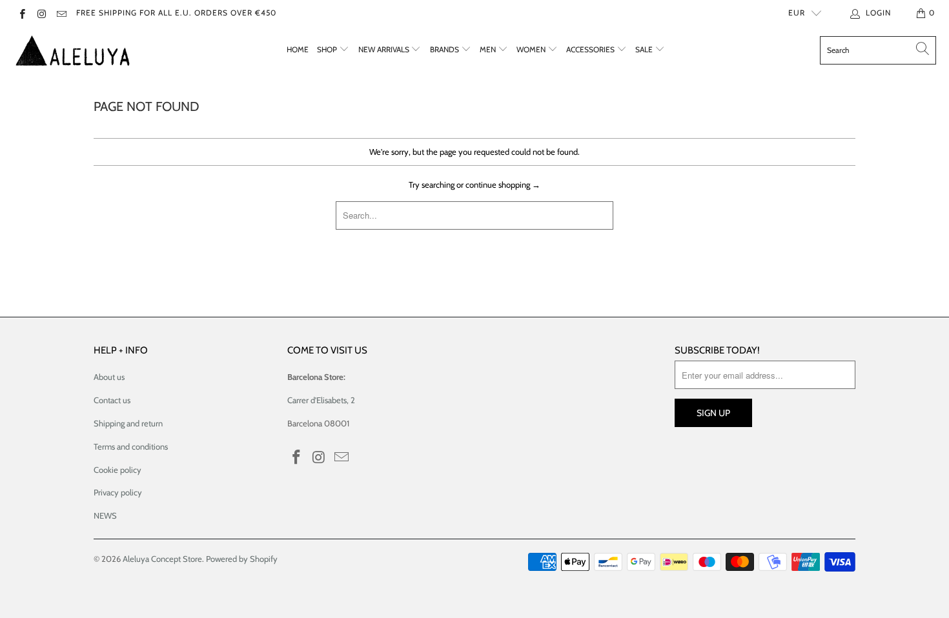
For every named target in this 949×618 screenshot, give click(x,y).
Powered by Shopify (242, 558)
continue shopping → (502, 184)
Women (531, 49)
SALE (645, 49)
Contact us (112, 400)
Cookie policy (117, 469)
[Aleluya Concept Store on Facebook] (21, 12)
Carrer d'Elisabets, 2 (321, 400)
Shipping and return (128, 423)
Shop (328, 49)
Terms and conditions (131, 446)
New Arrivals (384, 49)
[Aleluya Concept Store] (72, 50)
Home (298, 49)
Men (489, 49)
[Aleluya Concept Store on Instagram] (41, 12)
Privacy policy (118, 492)
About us (109, 377)
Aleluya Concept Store (162, 558)
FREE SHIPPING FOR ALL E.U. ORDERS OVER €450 (176, 12)
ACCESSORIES (591, 49)
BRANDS (445, 49)
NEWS (105, 515)
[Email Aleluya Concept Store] (61, 12)
